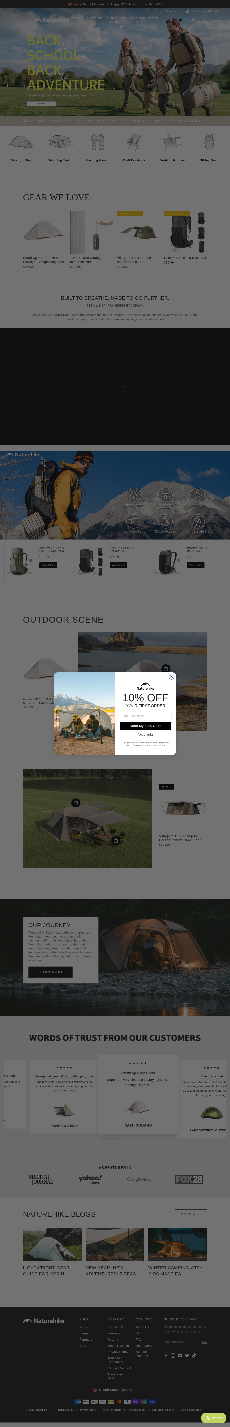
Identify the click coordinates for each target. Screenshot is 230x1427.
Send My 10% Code (145, 726)
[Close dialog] (171, 676)
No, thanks (145, 734)
